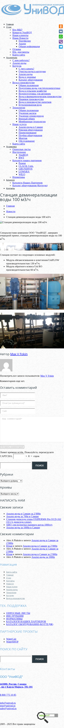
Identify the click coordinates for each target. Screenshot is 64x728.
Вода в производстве (23, 82)
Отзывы (16, 49)
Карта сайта (18, 54)
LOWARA (24, 171)
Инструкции (19, 152)
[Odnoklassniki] (60, 26)
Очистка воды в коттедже (32, 71)
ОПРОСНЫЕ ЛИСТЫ (18, 613)
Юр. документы (20, 52)
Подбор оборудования (30, 135)
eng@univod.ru (7, 705)
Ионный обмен (27, 118)
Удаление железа (27, 113)
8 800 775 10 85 (8, 695)
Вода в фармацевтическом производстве (40, 96)
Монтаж (23, 138)
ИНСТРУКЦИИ (15, 616)
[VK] (60, 31)
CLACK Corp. (26, 166)
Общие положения (29, 85)
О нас (8, 27)
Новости (10, 211)
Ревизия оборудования (31, 130)
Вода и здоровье (27, 77)
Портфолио (25, 41)
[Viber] (60, 41)
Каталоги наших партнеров (27, 160)
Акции (22, 43)
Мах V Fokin (19, 354)
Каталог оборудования (31, 79)
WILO (22, 174)
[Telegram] (60, 46)
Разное (22, 163)
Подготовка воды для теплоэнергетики (39, 88)
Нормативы (18, 177)
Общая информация (29, 46)
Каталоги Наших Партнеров (27, 182)
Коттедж (16, 66)
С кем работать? (21, 60)
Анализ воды (19, 63)
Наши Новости (20, 38)
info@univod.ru (8, 703)
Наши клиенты (20, 35)
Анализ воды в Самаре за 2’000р (23, 513)
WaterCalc (11, 639)
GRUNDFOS (25, 168)
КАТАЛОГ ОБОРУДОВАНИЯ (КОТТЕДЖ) (29, 624)
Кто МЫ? (17, 29)
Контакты (10, 188)
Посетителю (11, 57)
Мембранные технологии (32, 121)
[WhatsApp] (60, 36)
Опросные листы (21, 149)
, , (16, 685)
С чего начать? (26, 68)
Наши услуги (19, 124)
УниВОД (23, 155)
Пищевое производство (31, 99)
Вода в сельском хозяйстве (33, 91)
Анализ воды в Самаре (31, 127)
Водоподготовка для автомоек (35, 93)
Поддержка (11, 146)
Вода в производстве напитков (35, 102)
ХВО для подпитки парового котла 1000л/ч (29, 524)
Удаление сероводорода (31, 116)
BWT (21, 157)
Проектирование (28, 132)
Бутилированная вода (30, 105)
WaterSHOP (12, 641)
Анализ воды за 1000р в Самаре (23, 527)
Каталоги (10, 180)
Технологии (18, 107)
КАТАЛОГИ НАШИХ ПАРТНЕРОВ (26, 621)
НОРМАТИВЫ (14, 618)
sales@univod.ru (8, 708)
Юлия (9, 546)
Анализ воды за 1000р (43, 557)
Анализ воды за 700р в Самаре (22, 516)
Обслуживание (27, 141)
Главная (10, 24)
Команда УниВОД (22, 32)
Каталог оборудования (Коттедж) (30, 185)
